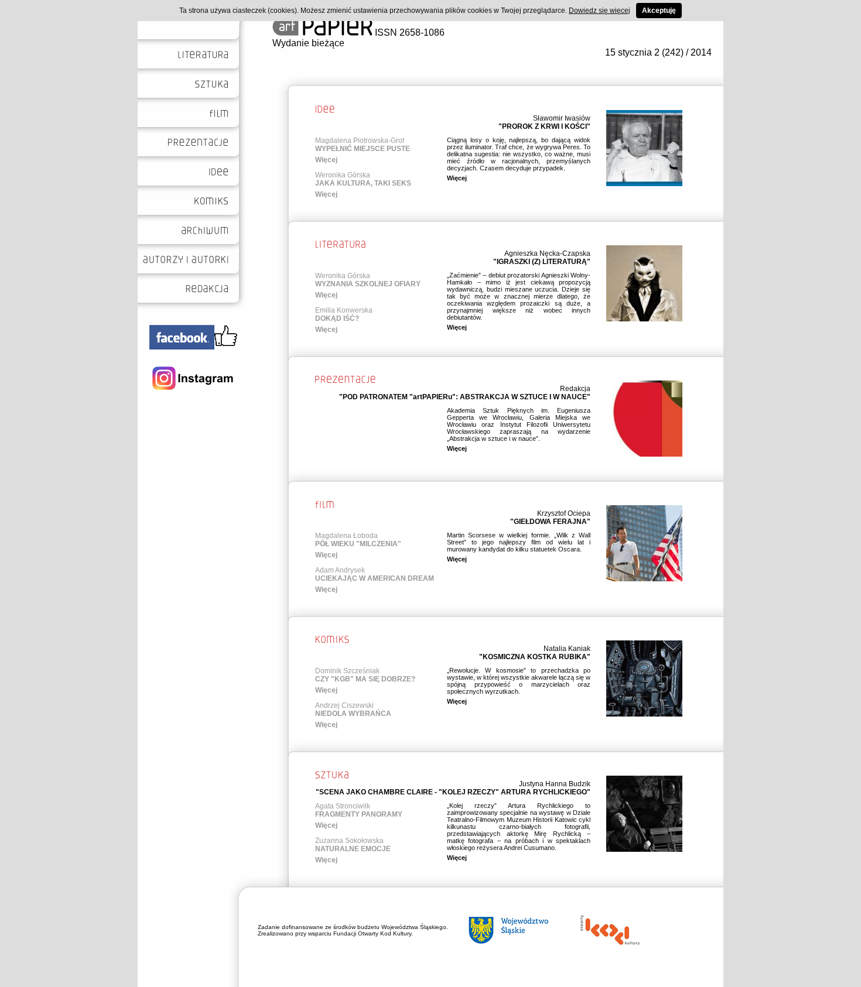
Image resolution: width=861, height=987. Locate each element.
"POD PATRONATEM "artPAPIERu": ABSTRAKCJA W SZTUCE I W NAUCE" (464, 397)
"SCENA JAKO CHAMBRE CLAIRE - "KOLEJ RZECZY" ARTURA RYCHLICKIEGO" (453, 792)
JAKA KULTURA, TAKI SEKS (363, 183)
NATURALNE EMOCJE (353, 849)
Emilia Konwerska (344, 310)
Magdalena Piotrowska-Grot (359, 140)
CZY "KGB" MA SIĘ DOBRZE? (365, 679)
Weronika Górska (342, 175)
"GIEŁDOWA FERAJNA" (550, 522)
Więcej (326, 160)
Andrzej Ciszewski (344, 705)
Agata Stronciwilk (342, 806)
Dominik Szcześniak (347, 671)
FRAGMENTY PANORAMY (358, 814)
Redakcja (575, 389)
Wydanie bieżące (308, 43)
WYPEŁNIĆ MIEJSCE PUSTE (362, 149)
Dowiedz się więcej (599, 10)
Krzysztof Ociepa (563, 513)
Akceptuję (659, 10)
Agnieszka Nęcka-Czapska (547, 253)
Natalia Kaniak (567, 649)
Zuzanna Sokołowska (349, 841)
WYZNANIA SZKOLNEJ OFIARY (368, 284)
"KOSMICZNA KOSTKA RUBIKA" (534, 657)
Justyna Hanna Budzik (554, 784)
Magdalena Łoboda (346, 536)
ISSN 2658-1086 (409, 32)
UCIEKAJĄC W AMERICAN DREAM (374, 578)
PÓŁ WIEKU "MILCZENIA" (358, 544)
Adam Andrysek (340, 570)
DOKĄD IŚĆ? (337, 318)
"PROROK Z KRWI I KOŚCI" (544, 126)
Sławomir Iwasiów (561, 118)
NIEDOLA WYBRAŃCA (353, 714)
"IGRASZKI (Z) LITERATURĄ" (541, 262)
